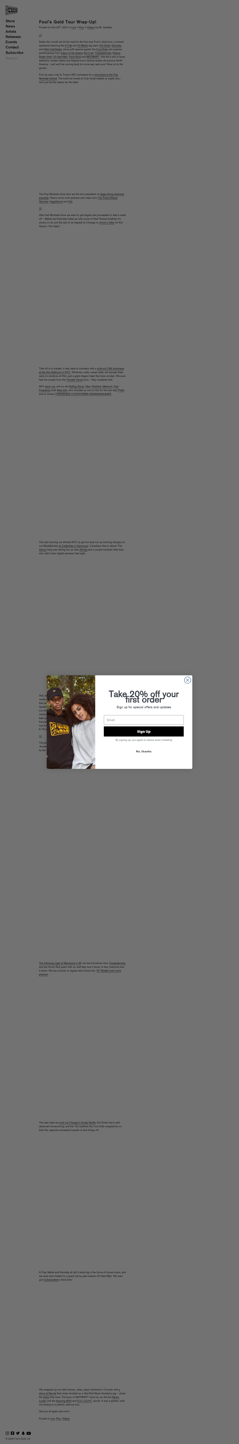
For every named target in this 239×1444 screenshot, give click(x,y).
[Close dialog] (187, 680)
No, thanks (144, 751)
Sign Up (143, 731)
